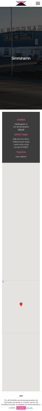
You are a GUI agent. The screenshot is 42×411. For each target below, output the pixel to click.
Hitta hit (21, 129)
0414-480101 (21, 157)
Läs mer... (29, 408)
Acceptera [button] (21, 408)
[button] (21, 305)
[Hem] (21, 3)
